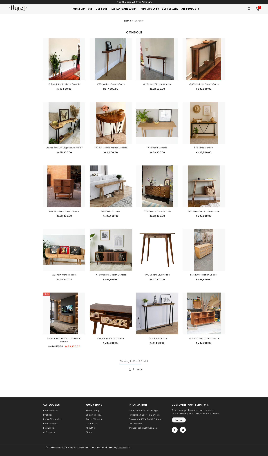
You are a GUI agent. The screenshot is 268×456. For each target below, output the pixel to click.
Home (127, 20)
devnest (123, 447)
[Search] (249, 9)
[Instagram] (183, 430)
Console (139, 20)
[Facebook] (175, 430)
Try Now (179, 420)
